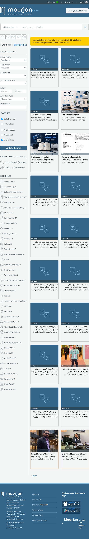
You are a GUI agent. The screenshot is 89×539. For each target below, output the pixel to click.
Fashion (8, 306)
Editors (8, 311)
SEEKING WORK (20, 45)
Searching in (5, 57)
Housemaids (10, 337)
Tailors (7, 368)
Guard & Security (12, 332)
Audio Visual (10, 358)
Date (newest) (9, 119)
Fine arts (8, 228)
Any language (9, 130)
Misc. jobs (9, 213)
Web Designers (11, 275)
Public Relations (11, 322)
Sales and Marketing (14, 192)
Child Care (9, 348)
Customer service (12, 285)
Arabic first (8, 135)
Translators (9, 290)
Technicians (10, 249)
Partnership (10, 270)
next (35, 476)
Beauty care (10, 233)
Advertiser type (6, 96)
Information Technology (15, 280)
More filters (5, 103)
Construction (10, 374)
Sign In (67, 2)
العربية (82, 2)
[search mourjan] (85, 27)
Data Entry (9, 384)
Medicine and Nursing (14, 254)
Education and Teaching (14, 207)
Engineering (10, 218)
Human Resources (12, 264)
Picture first (9, 124)
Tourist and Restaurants (15, 197)
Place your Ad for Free (77, 11)
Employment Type (7, 80)
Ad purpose (5, 65)
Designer (9, 202)
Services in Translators (15, 167)
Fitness (8, 296)
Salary (2, 88)
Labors (8, 244)
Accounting (10, 187)
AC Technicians (11, 363)
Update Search (13, 147)
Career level (5, 72)
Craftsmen (9, 389)
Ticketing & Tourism (13, 327)
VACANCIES (6, 45)
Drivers (8, 239)
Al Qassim (51, 2)
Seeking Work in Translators (16, 162)
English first (9, 140)
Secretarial (9, 181)
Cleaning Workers (12, 342)
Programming (10, 223)
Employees (9, 379)
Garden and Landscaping (15, 301)
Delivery (8, 353)
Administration (11, 316)
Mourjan (40, 505)
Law (6, 259)
